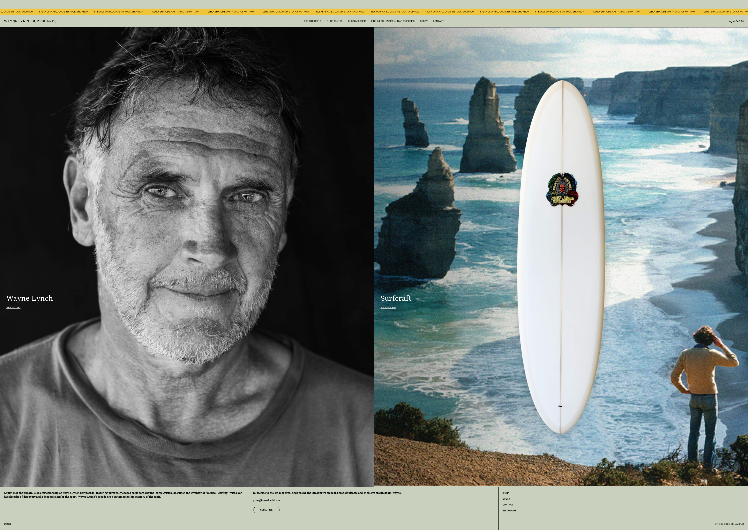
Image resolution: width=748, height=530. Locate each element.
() (741, 20)
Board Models (312, 21)
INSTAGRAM (509, 511)
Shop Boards (334, 21)
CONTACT (508, 505)
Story (424, 21)
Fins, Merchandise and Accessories (393, 21)
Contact (438, 21)
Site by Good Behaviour (729, 524)
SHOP (506, 493)
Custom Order (357, 21)
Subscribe (266, 510)
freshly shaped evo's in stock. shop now (44, 12)
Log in (732, 21)
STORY (506, 499)
